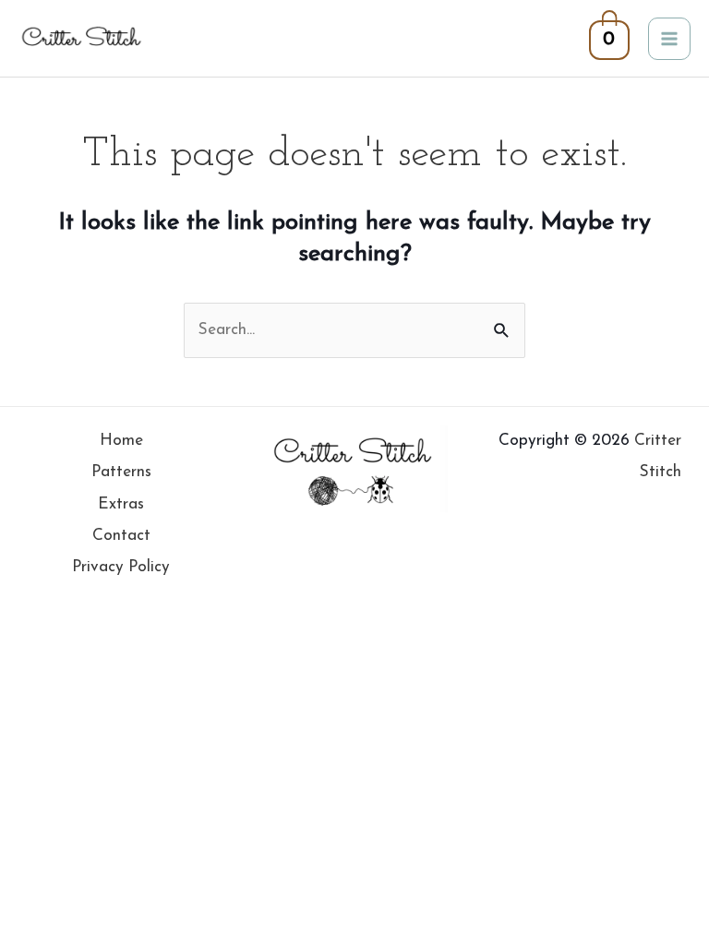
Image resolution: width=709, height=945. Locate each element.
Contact (121, 536)
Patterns (121, 472)
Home (121, 441)
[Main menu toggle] (669, 39)
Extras (121, 504)
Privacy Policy (121, 567)
